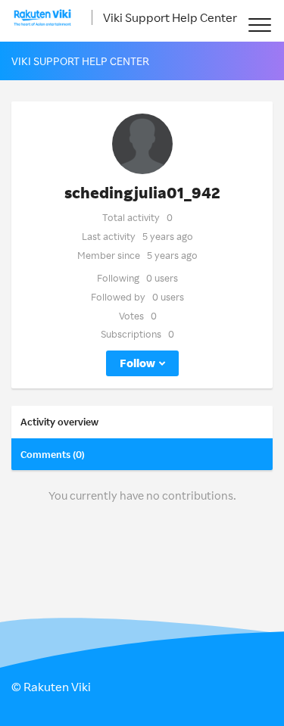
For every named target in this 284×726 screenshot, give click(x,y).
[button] (259, 25)
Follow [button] (137, 363)
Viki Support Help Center (170, 17)
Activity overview (59, 422)
